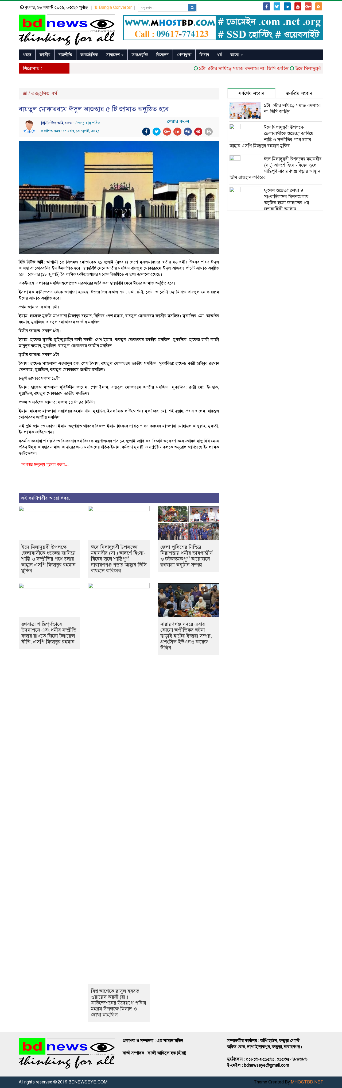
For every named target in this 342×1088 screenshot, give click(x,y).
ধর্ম (219, 55)
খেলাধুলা (184, 55)
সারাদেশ (113, 55)
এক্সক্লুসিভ (40, 93)
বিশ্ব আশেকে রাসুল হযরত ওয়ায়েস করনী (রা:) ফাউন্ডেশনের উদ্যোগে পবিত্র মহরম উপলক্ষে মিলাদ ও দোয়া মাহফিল (118, 1003)
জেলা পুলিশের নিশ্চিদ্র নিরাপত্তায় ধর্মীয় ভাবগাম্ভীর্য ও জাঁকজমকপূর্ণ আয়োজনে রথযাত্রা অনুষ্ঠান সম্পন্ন (186, 556)
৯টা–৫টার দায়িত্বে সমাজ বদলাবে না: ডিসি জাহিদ (232, 68)
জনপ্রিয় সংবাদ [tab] (299, 93)
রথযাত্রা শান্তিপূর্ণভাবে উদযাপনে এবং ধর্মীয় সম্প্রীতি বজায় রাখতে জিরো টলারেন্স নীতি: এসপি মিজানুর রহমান (48, 633)
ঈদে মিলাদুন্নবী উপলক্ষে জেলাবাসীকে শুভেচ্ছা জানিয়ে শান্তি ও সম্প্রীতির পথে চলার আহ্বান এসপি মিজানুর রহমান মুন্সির (48, 559)
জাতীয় (45, 55)
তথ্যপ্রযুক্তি (140, 55)
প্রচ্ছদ (27, 55)
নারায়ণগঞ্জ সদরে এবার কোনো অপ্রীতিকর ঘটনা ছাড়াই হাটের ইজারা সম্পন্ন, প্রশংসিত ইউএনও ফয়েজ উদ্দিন (186, 636)
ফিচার (204, 55)
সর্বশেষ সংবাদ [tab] (251, 93)
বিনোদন (162, 55)
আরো (235, 55)
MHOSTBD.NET (307, 1082)
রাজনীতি (65, 55)
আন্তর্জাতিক (89, 55)
